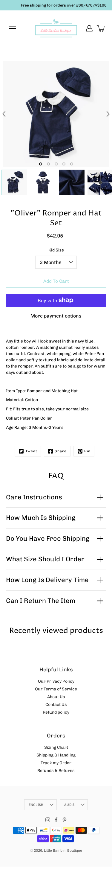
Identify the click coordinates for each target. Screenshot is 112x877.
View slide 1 (40, 163)
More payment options (56, 316)
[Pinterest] (64, 819)
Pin (87, 451)
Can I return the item (40, 601)
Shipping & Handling (56, 755)
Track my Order (56, 762)
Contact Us (56, 704)
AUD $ (69, 805)
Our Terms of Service (56, 689)
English (36, 805)
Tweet (31, 451)
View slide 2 (48, 163)
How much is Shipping (41, 518)
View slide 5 (71, 163)
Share (61, 451)
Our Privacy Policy (56, 681)
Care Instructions (34, 497)
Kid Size (56, 250)
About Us (56, 696)
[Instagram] (47, 819)
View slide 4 (63, 163)
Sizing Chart (56, 747)
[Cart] (101, 28)
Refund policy (56, 712)
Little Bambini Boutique (63, 850)
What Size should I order (45, 559)
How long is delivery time (47, 580)
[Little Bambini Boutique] (56, 28)
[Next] (106, 114)
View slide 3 (56, 163)
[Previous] (6, 114)
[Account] (89, 28)
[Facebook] (56, 819)
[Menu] (12, 28)
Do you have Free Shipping (48, 538)
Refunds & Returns (56, 770)
